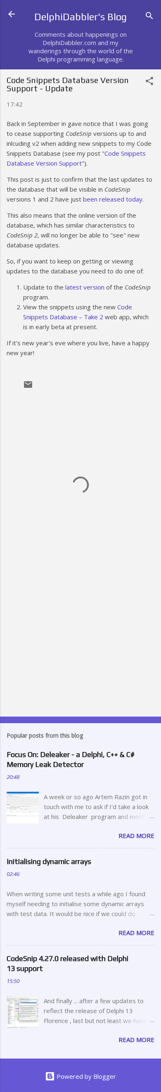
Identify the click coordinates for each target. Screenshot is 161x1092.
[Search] (149, 16)
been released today (112, 199)
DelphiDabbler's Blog (80, 16)
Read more (136, 835)
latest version (84, 287)
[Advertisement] (80, 645)
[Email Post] (28, 387)
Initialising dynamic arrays (49, 861)
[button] (149, 82)
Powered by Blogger (85, 1076)
